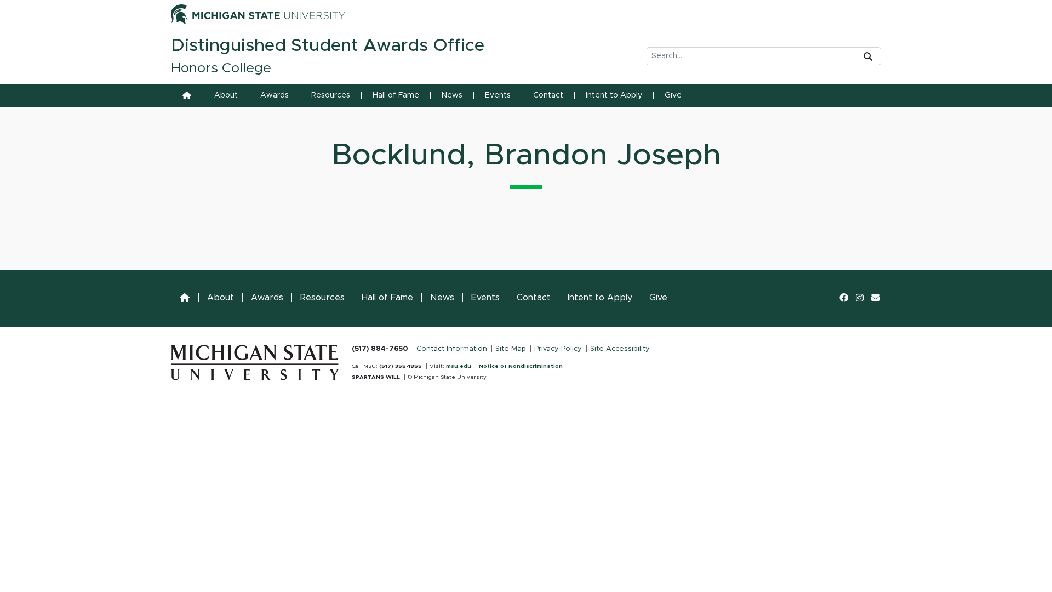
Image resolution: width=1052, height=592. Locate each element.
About (226, 95)
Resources (330, 95)
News (452, 95)
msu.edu (458, 366)
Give (673, 95)
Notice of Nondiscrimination (521, 366)
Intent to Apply (614, 95)
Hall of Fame (396, 95)
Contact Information (451, 348)
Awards (274, 95)
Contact (548, 95)
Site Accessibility (620, 348)
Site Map (510, 348)
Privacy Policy (558, 348)
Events (498, 95)
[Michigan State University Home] (255, 360)
